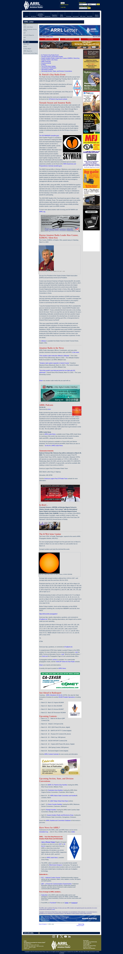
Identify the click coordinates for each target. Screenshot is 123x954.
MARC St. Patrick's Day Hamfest (57, 785)
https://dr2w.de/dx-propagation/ (48, 614)
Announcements (46, 63)
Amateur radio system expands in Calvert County (54, 363)
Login (62, 3)
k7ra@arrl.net (43, 619)
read (62, 654)
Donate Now (86, 940)
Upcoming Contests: (47, 69)
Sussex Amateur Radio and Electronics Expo (60, 815)
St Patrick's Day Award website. (58, 99)
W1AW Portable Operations (66, 697)
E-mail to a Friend (87, 947)
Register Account (64, 4)
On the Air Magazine (28, 35)
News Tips (26, 44)
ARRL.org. (42, 211)
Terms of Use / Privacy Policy (89, 945)
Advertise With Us (87, 943)
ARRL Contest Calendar (51, 754)
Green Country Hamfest (55, 804)
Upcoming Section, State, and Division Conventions (56, 71)
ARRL (39, 5)
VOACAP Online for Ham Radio (65, 661)
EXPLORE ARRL (29, 933)
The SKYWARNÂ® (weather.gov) (49, 135)
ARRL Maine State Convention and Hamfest (63, 795)
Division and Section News (30, 53)
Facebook (53, 902)
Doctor (25, 46)
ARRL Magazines (27, 51)
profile (53, 909)
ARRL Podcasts (46, 61)
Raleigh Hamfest (51, 809)
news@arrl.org (43, 832)
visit (76, 652)
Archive (69, 39)
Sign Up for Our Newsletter (89, 948)
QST (24, 33)
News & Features (43, 924)
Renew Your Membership (91, 941)
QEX (24, 37)
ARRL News (62, 668)
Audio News (90, 39)
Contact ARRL (86, 944)
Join (84, 941)
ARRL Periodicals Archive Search (30, 30)
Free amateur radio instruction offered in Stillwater (54, 355)
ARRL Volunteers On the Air (54, 695)
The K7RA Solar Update (48, 66)
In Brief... (43, 64)
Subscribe (44, 895)
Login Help (63, 7)
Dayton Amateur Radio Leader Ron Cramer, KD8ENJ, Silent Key (60, 58)
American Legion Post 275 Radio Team (56, 478)
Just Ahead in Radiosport (48, 68)
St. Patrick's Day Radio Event (50, 55)
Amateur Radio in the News (49, 60)
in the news (75, 352)
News (24, 24)
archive (55, 659)
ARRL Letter (26, 42)
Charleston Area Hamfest (55, 790)
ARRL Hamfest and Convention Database (58, 820)
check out (45, 656)
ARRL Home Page (49, 39)
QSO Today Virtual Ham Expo (59, 801)
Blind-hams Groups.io (55, 865)
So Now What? (27, 48)
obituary (43, 341)
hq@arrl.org (26, 948)
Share (41, 380)
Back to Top (81, 924)
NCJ (24, 39)
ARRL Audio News (50, 434)
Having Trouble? (80, 925)
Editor (51, 36)
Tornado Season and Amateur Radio (52, 56)
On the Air (48, 445)
